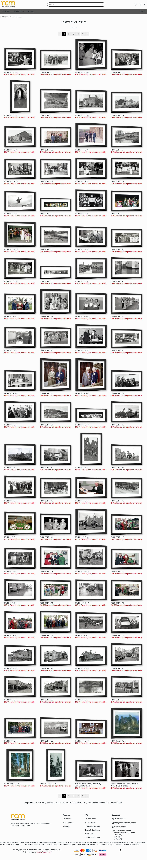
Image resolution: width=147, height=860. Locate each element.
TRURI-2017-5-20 (11, 537)
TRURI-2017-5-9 (10, 115)
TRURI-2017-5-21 (82, 501)
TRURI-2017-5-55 (46, 393)
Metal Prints (89, 834)
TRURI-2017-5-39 (82, 572)
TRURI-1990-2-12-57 (48, 784)
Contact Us (116, 815)
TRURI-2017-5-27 (46, 668)
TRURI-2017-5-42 (117, 501)
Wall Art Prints (4, 17)
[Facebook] (120, 852)
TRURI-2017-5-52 (11, 425)
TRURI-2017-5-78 (46, 182)
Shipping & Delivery (92, 826)
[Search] (102, 4)
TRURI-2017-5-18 (46, 572)
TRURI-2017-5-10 (82, 741)
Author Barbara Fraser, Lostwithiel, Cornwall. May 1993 (88, 785)
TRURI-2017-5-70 (11, 250)
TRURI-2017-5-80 (11, 72)
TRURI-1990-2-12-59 (12, 784)
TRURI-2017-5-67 (117, 250)
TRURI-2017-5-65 (46, 281)
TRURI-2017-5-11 (11, 741)
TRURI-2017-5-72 (82, 214)
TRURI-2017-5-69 (82, 72)
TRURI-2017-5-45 (117, 468)
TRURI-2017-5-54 (82, 393)
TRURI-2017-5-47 (46, 468)
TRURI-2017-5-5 (81, 281)
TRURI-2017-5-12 (11, 317)
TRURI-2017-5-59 (46, 351)
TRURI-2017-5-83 (11, 150)
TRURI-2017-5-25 (117, 668)
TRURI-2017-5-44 (11, 501)
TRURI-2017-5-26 (82, 668)
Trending (30, 11)
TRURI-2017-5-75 (11, 214)
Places (12, 17)
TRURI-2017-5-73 (46, 214)
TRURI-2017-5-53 (117, 393)
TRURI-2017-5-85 (82, 115)
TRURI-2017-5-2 (117, 281)
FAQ (86, 815)
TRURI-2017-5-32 (46, 741)
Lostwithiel (19, 17)
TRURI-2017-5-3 (117, 700)
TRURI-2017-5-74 (46, 72)
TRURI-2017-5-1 (81, 700)
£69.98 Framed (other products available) (19, 74)
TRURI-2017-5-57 (117, 351)
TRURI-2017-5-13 (46, 635)
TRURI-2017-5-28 (11, 668)
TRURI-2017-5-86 (46, 115)
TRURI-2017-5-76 (117, 182)
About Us (66, 815)
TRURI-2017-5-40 (82, 537)
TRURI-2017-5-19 (117, 537)
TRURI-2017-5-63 (46, 317)
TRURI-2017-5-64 (117, 72)
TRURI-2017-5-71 (117, 214)
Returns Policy (90, 823)
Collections (6, 11)
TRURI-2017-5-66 (11, 281)
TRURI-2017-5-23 (46, 700)
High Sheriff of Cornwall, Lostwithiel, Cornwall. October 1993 (124, 785)
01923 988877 (119, 819)
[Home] (14, 7)
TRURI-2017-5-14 (11, 635)
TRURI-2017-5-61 (82, 317)
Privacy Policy (90, 819)
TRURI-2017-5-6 (10, 351)
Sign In (142, 11)
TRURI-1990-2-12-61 (119, 741)
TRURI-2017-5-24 (11, 700)
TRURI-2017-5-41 (46, 537)
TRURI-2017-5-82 (46, 150)
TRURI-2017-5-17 (117, 572)
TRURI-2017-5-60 (117, 317)
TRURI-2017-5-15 (117, 603)
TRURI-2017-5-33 (82, 635)
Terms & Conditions (92, 830)
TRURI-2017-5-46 (82, 468)
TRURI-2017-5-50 (82, 425)
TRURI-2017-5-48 (11, 468)
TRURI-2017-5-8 (117, 150)
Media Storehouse (44, 852)
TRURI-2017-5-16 (46, 603)
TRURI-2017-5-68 (82, 250)
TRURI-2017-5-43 (46, 501)
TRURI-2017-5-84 (117, 115)
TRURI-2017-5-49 (117, 425)
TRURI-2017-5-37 (82, 603)
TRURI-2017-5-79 (11, 182)
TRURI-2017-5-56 (11, 393)
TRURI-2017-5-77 (82, 182)
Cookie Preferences (92, 838)
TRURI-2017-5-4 (10, 572)
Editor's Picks (18, 11)
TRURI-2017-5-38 (11, 603)
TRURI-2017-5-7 (46, 250)
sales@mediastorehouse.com (125, 823)
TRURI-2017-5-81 (82, 150)
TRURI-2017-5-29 (117, 635)
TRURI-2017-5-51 (46, 425)
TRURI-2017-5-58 (82, 351)
